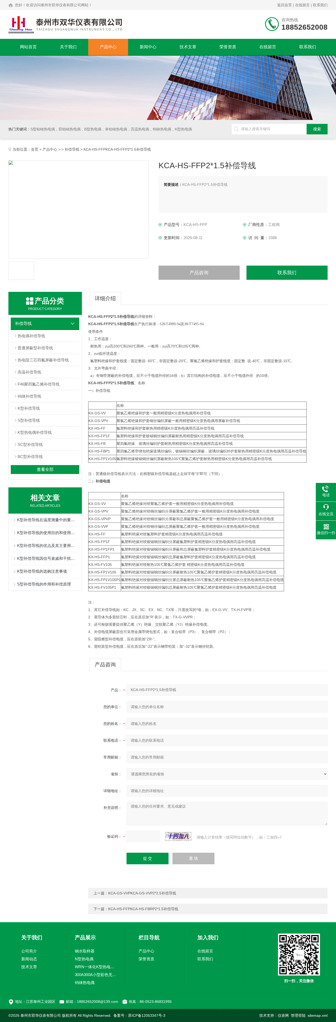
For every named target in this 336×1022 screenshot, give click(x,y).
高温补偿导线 (29, 372)
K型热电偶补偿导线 (35, 432)
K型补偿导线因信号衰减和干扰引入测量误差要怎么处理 (47, 558)
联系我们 (320, 5)
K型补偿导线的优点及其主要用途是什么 (47, 545)
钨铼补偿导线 (29, 396)
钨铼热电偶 (84, 982)
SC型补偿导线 (30, 444)
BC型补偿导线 (30, 456)
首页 (34, 149)
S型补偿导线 (29, 420)
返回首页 (284, 5)
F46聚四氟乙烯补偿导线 (39, 384)
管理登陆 (298, 1015)
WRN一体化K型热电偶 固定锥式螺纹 (96, 967)
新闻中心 (148, 47)
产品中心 (108, 47)
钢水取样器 (84, 951)
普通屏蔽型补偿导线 (35, 348)
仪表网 (283, 1015)
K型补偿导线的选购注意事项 (42, 571)
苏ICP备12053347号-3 (146, 1015)
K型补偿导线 (29, 408)
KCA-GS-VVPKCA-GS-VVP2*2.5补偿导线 (142, 893)
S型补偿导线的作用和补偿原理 (44, 584)
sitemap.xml (318, 1015)
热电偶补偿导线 (31, 336)
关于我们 (68, 47)
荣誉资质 (227, 47)
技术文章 (188, 47)
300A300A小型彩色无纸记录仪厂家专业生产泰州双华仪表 (96, 974)
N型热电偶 (84, 959)
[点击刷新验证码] (178, 836)
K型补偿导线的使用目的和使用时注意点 (47, 532)
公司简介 (29, 951)
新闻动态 (29, 959)
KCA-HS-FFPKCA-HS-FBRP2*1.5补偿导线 (143, 909)
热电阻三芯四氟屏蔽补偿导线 (43, 360)
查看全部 (45, 469)
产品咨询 (199, 272)
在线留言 (302, 5)
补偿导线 (72, 149)
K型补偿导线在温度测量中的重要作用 (47, 520)
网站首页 (28, 47)
